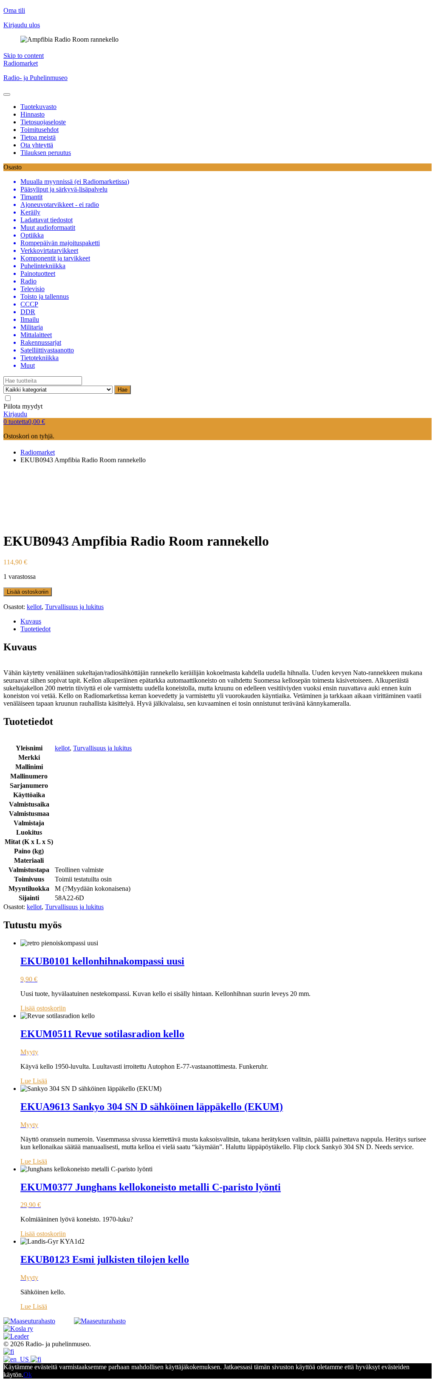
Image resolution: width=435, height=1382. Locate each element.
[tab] (226, 621)
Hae (122, 389)
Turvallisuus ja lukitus (74, 606)
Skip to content (23, 55)
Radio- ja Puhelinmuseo (35, 77)
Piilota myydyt (22, 406)
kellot (34, 606)
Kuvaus (30, 621)
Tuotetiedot (35, 628)
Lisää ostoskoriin (27, 592)
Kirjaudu (15, 414)
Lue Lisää (33, 1080)
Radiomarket (20, 63)
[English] (17, 1359)
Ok (27, 1374)
